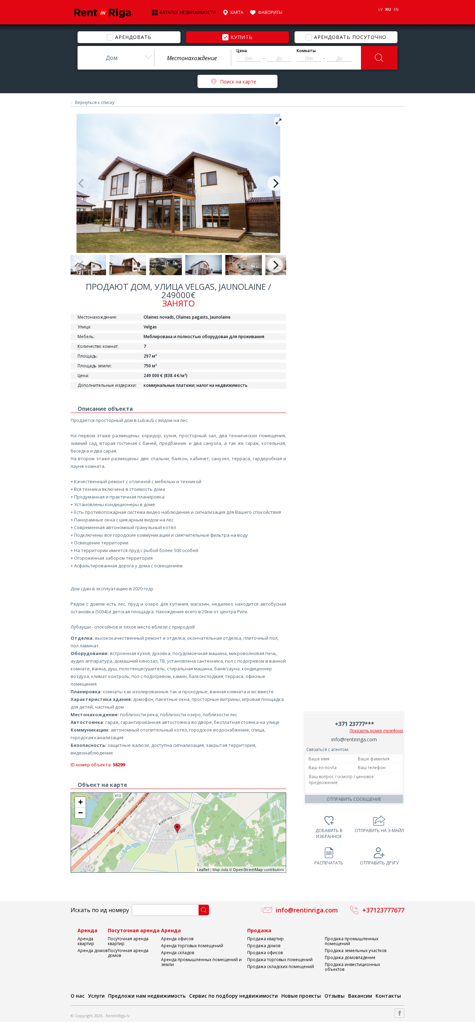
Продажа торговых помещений (280, 960)
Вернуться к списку (94, 102)
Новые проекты (301, 995)
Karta (237, 12)
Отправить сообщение (354, 799)
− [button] (80, 812)
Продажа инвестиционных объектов (352, 966)
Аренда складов (177, 953)
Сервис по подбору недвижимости (233, 995)
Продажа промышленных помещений (351, 941)
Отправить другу (379, 863)
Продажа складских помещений (280, 966)
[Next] (275, 183)
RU (388, 9)
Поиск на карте (238, 81)
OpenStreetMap (248, 869)
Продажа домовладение (350, 957)
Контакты (388, 995)
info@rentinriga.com (354, 739)
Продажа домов (263, 946)
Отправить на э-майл (379, 830)
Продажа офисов (265, 953)
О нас (77, 995)
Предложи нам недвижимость (147, 995)
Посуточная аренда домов (128, 953)
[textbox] (192, 58)
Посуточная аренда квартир (128, 941)
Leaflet (203, 869)
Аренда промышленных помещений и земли (201, 962)
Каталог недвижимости (188, 12)
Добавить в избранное (329, 833)
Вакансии (360, 995)
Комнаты (306, 51)
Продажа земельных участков (355, 950)
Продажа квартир (265, 939)
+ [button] (80, 802)
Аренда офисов (177, 939)
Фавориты (270, 12)
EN (396, 9)
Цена (241, 51)
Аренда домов (92, 950)
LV (380, 9)
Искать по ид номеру (100, 910)
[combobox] (116, 58)
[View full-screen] (278, 121)
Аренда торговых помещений (192, 946)
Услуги (96, 995)
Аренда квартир (86, 941)
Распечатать (328, 863)
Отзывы (334, 995)
